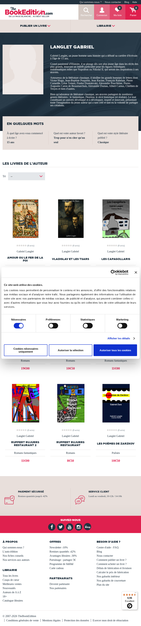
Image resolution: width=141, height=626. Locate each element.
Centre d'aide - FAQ (108, 547)
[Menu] (135, 593)
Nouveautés (9, 588)
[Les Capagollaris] (116, 218)
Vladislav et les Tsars (70, 259)
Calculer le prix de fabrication (113, 572)
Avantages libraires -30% (63, 555)
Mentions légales (51, 620)
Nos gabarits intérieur (108, 576)
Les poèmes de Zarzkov (115, 443)
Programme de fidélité (61, 564)
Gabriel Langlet (25, 251)
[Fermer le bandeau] (136, 272)
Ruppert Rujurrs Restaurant (70, 444)
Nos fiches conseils (13, 555)
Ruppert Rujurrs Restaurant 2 (25, 444)
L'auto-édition (10, 551)
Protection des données (76, 620)
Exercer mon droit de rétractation (110, 620)
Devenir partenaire (60, 584)
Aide (134, 2)
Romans (25, 360)
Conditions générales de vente (22, 620)
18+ (5, 596)
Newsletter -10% (59, 547)
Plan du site (103, 584)
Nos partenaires (58, 588)
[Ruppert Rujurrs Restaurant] (70, 402)
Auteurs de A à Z (12, 592)
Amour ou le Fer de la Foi (25, 259)
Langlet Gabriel (70, 251)
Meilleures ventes (12, 584)
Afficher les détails (118, 338)
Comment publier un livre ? (111, 559)
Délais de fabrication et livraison (114, 568)
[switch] (53, 325)
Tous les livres (10, 575)
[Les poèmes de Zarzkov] (116, 402)
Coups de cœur (11, 579)
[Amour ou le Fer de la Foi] (25, 218)
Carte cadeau (57, 568)
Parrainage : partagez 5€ (63, 559)
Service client (99, 491)
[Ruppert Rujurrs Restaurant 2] (25, 402)
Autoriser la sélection (70, 350)
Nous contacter (113, 2)
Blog (126, 2)
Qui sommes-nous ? (91, 2)
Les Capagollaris (115, 259)
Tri (4, 176)
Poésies (116, 452)
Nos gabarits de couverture (111, 580)
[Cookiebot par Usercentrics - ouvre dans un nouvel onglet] (113, 272)
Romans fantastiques (116, 360)
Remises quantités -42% (62, 551)
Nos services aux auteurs (16, 559)
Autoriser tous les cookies (115, 350)
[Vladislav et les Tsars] (70, 218)
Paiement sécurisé (31, 491)
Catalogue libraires (13, 600)
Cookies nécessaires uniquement (25, 350)
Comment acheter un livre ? (112, 564)
